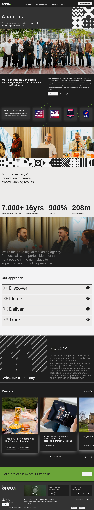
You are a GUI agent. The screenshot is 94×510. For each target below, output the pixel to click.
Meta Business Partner (5, 505)
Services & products (41, 4)
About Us (54, 4)
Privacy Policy (79, 499)
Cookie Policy (88, 499)
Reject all (74, 507)
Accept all (82, 507)
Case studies (28, 4)
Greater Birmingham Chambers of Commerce (7, 500)
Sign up (51, 493)
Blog (62, 4)
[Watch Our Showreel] (35, 490)
